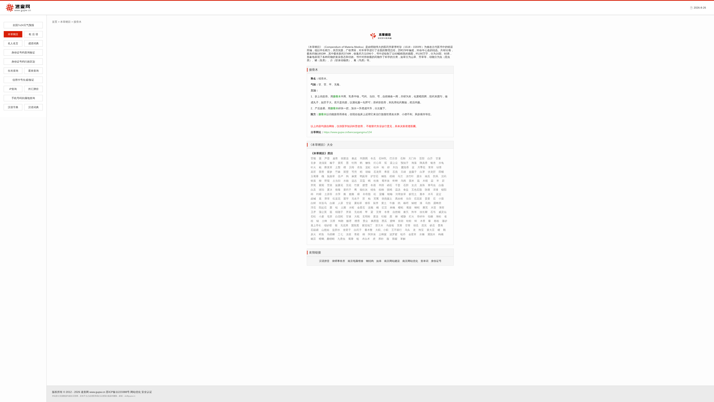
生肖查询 (13, 70)
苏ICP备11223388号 (118, 391)
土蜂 (324, 220)
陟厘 (427, 189)
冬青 (387, 211)
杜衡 (376, 180)
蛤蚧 (408, 220)
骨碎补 (421, 216)
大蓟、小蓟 (381, 229)
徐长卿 (423, 211)
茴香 (321, 171)
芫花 (348, 185)
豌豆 (313, 238)
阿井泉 (372, 234)
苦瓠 (313, 158)
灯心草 (377, 162)
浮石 (313, 207)
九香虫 (341, 238)
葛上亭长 (316, 225)
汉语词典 (33, 107)
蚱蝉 (395, 180)
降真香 (423, 162)
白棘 (332, 203)
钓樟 (318, 194)
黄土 (384, 203)
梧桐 (392, 176)
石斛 (403, 158)
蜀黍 (350, 238)
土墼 (337, 167)
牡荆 (354, 162)
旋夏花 (339, 185)
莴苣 (313, 171)
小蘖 (441, 198)
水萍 (337, 194)
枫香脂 (375, 220)
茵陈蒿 (355, 225)
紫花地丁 (367, 225)
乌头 (407, 229)
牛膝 (392, 203)
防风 (435, 176)
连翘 (370, 207)
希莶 (387, 171)
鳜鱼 (368, 162)
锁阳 (443, 189)
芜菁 (399, 225)
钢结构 (370, 260)
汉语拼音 (324, 260)
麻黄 (354, 176)
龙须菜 (323, 162)
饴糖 (430, 216)
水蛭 (351, 207)
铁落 (313, 180)
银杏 (433, 162)
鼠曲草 (331, 176)
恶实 (424, 225)
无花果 (344, 225)
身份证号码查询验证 (23, 52)
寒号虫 (432, 185)
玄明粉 (366, 216)
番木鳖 (368, 229)
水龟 (441, 162)
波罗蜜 (393, 234)
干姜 (397, 185)
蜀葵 (408, 207)
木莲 (433, 207)
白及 (313, 189)
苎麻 (337, 171)
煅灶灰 (364, 189)
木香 (422, 220)
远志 (354, 180)
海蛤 (438, 216)
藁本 (422, 194)
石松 (313, 216)
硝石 (389, 185)
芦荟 (327, 158)
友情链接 (315, 252)
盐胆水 (336, 229)
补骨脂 (367, 194)
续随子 (339, 211)
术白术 (366, 238)
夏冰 (329, 189)
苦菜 (329, 185)
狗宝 (421, 229)
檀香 (357, 220)
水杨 (346, 180)
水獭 (421, 234)
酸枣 (349, 220)
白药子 (358, 229)
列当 (395, 167)
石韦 (433, 211)
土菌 (343, 207)
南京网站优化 (410, 260)
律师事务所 (338, 260)
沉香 (332, 220)
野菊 (327, 180)
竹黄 (356, 185)
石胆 (406, 185)
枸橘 (440, 234)
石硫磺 (315, 229)
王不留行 (396, 229)
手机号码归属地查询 (23, 98)
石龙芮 (377, 171)
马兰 (400, 176)
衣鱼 (359, 167)
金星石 (361, 207)
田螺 (441, 171)
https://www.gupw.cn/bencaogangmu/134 (348, 132)
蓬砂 (444, 220)
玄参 (313, 162)
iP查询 (13, 88)
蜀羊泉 (386, 180)
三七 (340, 234)
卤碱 (313, 198)
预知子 (405, 162)
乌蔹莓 (390, 225)
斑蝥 (346, 171)
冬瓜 (373, 158)
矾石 (432, 225)
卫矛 (313, 211)
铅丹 (403, 234)
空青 (407, 225)
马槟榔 (331, 234)
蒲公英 (323, 211)
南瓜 (427, 176)
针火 (313, 167)
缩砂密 (328, 225)
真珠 (422, 185)
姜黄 (427, 198)
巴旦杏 (393, 158)
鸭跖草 (364, 176)
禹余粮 (399, 198)
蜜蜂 (392, 220)
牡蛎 (384, 216)
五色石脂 (416, 189)
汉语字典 (13, 107)
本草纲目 (13, 34)
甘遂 (348, 216)
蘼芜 (425, 207)
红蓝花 (336, 198)
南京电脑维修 (355, 260)
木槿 (425, 180)
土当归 (336, 180)
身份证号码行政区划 (23, 61)
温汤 (397, 189)
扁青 (335, 158)
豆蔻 (362, 180)
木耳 (430, 194)
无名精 (358, 211)
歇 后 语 (33, 34)
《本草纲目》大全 (321, 144)
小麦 (321, 216)
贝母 (351, 167)
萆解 (403, 238)
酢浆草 (328, 167)
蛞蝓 (390, 194)
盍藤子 (413, 171)
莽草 (327, 198)
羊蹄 (381, 185)
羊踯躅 (364, 158)
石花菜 (418, 198)
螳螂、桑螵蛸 (327, 238)
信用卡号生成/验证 (23, 79)
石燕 (395, 171)
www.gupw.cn (97, 391)
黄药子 (347, 189)
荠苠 (313, 185)
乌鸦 (403, 180)
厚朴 (381, 238)
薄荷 (441, 207)
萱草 (430, 167)
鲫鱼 (384, 176)
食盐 (406, 189)
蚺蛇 (417, 207)
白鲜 (313, 203)
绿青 (439, 167)
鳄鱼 (321, 234)
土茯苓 (328, 194)
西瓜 (384, 220)
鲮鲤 (414, 203)
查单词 (424, 260)
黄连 (375, 216)
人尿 (340, 203)
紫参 (329, 171)
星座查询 (33, 70)
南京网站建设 (392, 260)
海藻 (414, 162)
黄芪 (340, 162)
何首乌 (323, 203)
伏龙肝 (432, 171)
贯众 (365, 220)
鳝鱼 (373, 189)
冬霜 (373, 185)
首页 (54, 21)
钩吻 (340, 220)
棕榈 (381, 189)
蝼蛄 (400, 207)
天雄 (403, 171)
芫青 (378, 211)
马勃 (427, 203)
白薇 (441, 185)
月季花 (421, 167)
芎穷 (354, 171)
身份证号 (436, 260)
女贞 (414, 185)
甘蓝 (348, 203)
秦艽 (406, 211)
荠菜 (348, 211)
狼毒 (337, 189)
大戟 (356, 216)
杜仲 (376, 167)
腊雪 (365, 185)
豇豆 (384, 207)
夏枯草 (358, 203)
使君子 (347, 229)
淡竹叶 (410, 176)
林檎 (392, 207)
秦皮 (354, 158)
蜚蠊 (381, 194)
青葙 (356, 234)
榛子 (332, 162)
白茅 (422, 171)
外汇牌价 (33, 88)
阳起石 (323, 207)
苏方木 (379, 225)
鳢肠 (403, 216)
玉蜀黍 (315, 176)
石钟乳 (383, 158)
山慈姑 (325, 229)
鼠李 (375, 203)
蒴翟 (394, 238)
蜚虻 (368, 167)
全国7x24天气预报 (23, 25)
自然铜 (396, 211)
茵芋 (346, 198)
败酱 (351, 194)
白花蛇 (339, 216)
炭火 (313, 234)
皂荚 (329, 216)
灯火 (411, 216)
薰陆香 (405, 167)
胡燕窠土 (387, 198)
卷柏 (436, 220)
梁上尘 (394, 162)
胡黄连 (345, 158)
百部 (421, 158)
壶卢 (340, 176)
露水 (419, 176)
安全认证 (146, 391)
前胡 (400, 220)
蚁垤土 (413, 194)
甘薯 (438, 158)
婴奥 (440, 225)
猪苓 (367, 203)
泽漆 (435, 189)
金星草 (412, 234)
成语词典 (33, 43)
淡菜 (348, 234)
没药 (443, 176)
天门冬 (412, 158)
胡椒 (368, 171)
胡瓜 (416, 225)
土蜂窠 (383, 234)
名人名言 (13, 43)
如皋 (379, 260)
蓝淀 (438, 194)
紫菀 (321, 185)
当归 (408, 198)
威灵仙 (442, 211)
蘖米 (411, 180)
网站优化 (135, 391)
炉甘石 (374, 176)
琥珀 (321, 189)
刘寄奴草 (400, 194)
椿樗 (406, 203)
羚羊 (414, 211)
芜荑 (376, 198)
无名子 (355, 198)
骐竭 (389, 189)
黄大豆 (431, 229)
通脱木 (431, 234)
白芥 (430, 158)
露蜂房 (437, 203)
